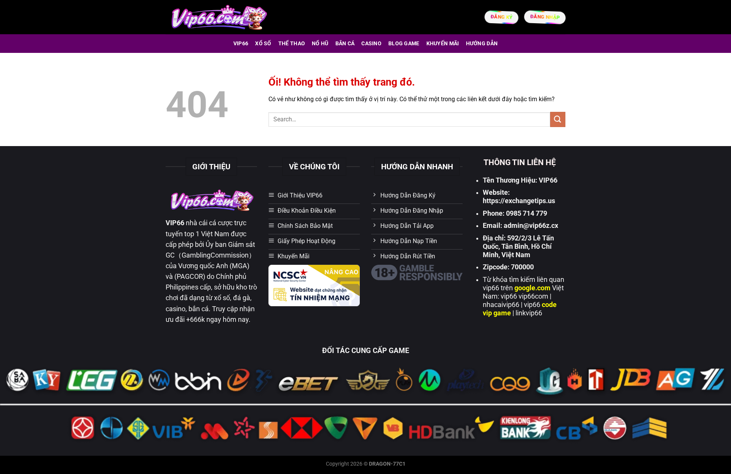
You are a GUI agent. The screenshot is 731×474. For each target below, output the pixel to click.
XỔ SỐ (263, 43)
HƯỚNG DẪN (482, 43)
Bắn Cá (345, 43)
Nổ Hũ (320, 43)
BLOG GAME (404, 43)
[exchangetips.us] (218, 17)
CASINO (371, 43)
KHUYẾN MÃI (442, 43)
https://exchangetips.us (519, 201)
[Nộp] (557, 119)
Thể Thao (291, 43)
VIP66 (240, 43)
